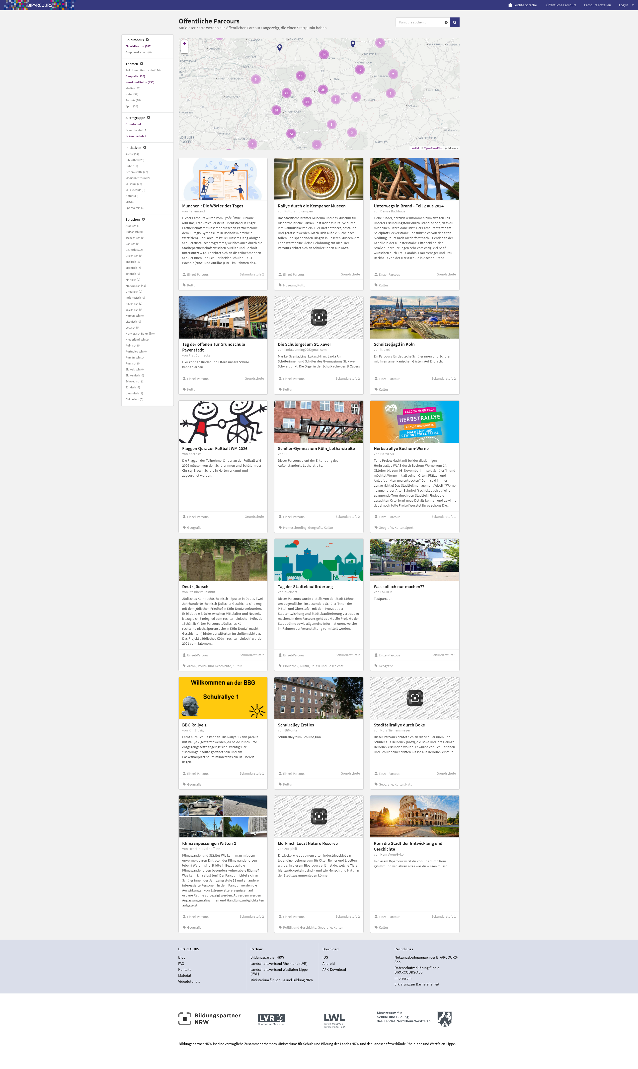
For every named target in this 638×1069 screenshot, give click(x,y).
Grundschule (134, 124)
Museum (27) (134, 184)
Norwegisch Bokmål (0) (140, 333)
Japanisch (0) (134, 309)
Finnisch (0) (133, 279)
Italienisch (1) (134, 303)
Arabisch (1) (133, 226)
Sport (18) (132, 106)
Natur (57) (132, 94)
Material (184, 975)
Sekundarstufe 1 (136, 130)
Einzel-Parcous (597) (139, 46)
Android (328, 963)
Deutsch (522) (134, 250)
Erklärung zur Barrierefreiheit (417, 984)
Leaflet (415, 148)
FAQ (181, 963)
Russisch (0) (133, 363)
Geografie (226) (135, 76)
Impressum (403, 978)
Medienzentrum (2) (138, 178)
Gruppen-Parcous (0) (139, 52)
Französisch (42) (136, 285)
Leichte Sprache (525, 5)
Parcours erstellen (597, 5)
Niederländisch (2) (137, 339)
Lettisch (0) (133, 327)
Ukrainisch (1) (134, 393)
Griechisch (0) (134, 256)
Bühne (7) (132, 166)
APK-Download (334, 969)
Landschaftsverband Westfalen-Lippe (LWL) (279, 971)
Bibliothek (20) (135, 160)
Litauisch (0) (133, 321)
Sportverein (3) (135, 208)
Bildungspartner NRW (267, 957)
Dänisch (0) (133, 244)
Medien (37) (133, 88)
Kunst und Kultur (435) (140, 82)
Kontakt (184, 969)
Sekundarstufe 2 (136, 136)
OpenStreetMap (433, 148)
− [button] (184, 50)
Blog (181, 957)
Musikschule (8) (135, 190)
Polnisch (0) (133, 345)
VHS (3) (130, 202)
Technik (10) (133, 100)
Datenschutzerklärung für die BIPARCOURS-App (417, 970)
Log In (623, 5)
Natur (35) (132, 196)
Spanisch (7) (133, 267)
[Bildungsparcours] (40, 5)
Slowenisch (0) (135, 375)
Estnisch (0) (133, 273)
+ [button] (184, 43)
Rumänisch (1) (135, 357)
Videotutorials (189, 981)
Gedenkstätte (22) (137, 172)
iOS (325, 957)
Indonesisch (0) (135, 297)
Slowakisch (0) (135, 369)
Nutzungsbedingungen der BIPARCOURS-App (426, 959)
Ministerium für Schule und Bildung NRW (281, 980)
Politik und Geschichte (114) (143, 70)
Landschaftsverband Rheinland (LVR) (279, 963)
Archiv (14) (132, 154)
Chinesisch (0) (134, 399)
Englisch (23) (134, 262)
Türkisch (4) (133, 387)
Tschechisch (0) (135, 238)
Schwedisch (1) (135, 381)
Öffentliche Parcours (561, 5)
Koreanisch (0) (135, 315)
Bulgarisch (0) (134, 232)
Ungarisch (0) (134, 291)
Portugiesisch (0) (136, 351)
